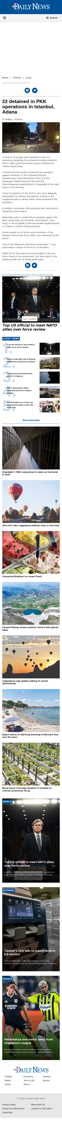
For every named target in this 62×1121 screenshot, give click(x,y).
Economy (28, 1077)
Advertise (7, 1113)
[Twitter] (34, 90)
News (5, 78)
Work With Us (38, 1105)
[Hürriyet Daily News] (31, 7)
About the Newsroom (13, 1109)
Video (8, 1084)
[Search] (47, 18)
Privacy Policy (9, 1105)
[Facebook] (27, 90)
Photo (27, 1084)
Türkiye (17, 78)
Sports (46, 1081)
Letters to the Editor (41, 1109)
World (8, 1081)
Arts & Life (29, 1081)
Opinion (47, 1077)
